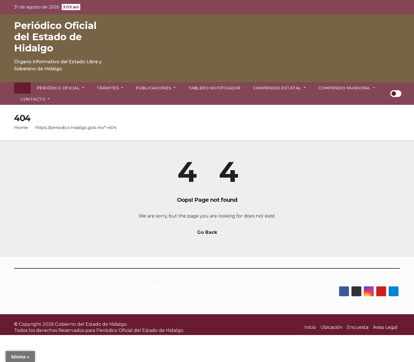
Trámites (108, 87)
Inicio (310, 327)
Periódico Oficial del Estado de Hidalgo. (140, 330)
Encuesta (357, 327)
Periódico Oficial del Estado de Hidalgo (55, 37)
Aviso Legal (385, 327)
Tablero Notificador (214, 87)
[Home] (22, 88)
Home (21, 127)
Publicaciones (154, 87)
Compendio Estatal (277, 87)
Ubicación (331, 327)
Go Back (207, 232)
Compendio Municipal (345, 87)
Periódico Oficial (59, 87)
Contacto (33, 99)
